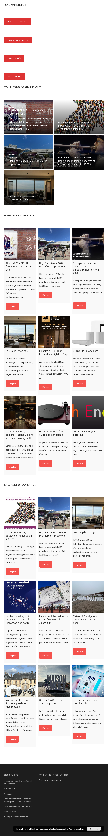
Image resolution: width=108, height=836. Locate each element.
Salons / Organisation (83, 122)
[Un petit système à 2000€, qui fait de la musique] (54, 412)
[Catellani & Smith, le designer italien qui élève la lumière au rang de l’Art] (20, 412)
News (29, 155)
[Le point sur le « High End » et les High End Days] (54, 332)
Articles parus (10, 788)
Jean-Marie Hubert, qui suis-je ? (18, 806)
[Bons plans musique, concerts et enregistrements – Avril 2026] (88, 244)
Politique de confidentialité (16, 816)
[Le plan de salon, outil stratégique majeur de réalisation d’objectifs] (20, 597)
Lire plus (12, 306)
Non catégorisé (84, 157)
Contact (8, 794)
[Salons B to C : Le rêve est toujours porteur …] (54, 681)
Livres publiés (10, 811)
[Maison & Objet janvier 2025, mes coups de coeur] (88, 597)
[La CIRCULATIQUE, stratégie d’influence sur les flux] (20, 513)
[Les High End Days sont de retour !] (88, 412)
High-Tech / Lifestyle (17, 107)
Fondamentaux (65, 122)
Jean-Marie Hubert (15, 5)
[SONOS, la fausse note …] (88, 332)
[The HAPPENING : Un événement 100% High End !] (20, 244)
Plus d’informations (76, 829)
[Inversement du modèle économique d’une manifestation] (20, 681)
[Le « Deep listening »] (20, 332)
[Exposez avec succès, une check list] (88, 681)
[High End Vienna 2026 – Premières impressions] (54, 244)
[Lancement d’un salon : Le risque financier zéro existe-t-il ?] (54, 597)
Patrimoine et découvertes (50, 780)
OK (91, 829)
